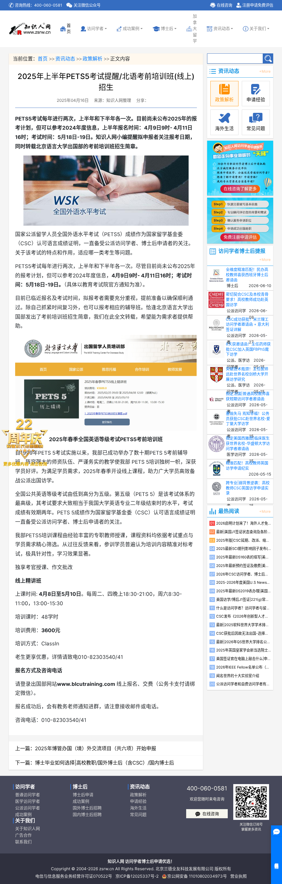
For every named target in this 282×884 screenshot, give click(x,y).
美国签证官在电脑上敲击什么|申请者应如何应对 (243, 658)
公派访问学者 (27, 808)
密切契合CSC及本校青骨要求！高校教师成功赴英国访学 (247, 299)
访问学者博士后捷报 (241, 251)
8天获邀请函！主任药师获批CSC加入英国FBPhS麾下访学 (248, 349)
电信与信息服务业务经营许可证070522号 (73, 876)
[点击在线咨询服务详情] (25, 442)
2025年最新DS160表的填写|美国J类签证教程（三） (243, 557)
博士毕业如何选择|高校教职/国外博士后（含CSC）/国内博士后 (104, 763)
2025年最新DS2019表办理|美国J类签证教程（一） (243, 591)
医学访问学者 (27, 801)
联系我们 (23, 841)
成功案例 (23, 814)
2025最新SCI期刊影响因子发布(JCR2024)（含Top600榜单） (243, 548)
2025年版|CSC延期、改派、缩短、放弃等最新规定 (243, 540)
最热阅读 (228, 511)
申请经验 (138, 801)
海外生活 (138, 808)
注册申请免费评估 (257, 5)
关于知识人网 (27, 828)
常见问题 (138, 814)
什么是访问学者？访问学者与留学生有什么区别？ (243, 608)
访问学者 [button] (95, 28)
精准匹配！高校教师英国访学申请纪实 (247, 465)
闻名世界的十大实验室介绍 (237, 675)
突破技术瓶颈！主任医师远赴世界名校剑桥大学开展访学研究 (247, 373)
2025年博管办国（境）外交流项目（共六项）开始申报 (95, 748)
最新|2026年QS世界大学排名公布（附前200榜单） (243, 642)
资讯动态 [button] (221, 28)
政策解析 (92, 59)
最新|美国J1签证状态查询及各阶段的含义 (243, 532)
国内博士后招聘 (87, 814)
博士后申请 (83, 794)
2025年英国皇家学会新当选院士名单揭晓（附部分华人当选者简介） (243, 650)
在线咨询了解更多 (240, 188)
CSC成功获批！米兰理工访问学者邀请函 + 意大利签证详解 (247, 324)
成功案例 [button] (131, 28)
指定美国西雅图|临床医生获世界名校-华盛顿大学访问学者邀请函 (248, 443)
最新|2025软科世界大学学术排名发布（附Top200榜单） (243, 625)
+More (265, 71)
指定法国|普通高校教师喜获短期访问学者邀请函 (248, 396)
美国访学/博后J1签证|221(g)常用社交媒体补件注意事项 (243, 599)
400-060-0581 (207, 788)
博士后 (167, 28)
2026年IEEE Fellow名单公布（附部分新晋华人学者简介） (243, 667)
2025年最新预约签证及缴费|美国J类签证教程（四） (243, 565)
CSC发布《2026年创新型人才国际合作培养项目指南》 (243, 616)
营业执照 (238, 876)
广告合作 (23, 835)
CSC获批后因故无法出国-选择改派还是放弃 (243, 633)
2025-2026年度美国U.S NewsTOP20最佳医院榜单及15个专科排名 (243, 582)
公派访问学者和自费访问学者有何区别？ (243, 684)
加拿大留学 (195, 28)
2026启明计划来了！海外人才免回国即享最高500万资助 (243, 523)
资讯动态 (65, 59)
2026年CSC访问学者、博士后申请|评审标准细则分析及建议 (243, 574)
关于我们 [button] (258, 28)
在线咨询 (224, 5)
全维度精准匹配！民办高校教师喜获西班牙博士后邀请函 (247, 274)
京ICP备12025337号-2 (137, 876)
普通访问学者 (27, 794)
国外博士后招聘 (87, 808)
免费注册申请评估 (240, 237)
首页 (68, 28)
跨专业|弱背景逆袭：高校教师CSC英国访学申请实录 (248, 487)
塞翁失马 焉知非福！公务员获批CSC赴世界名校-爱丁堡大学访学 (248, 418)
